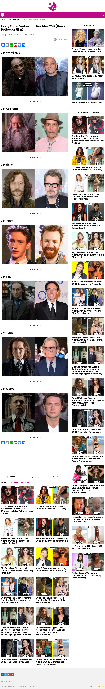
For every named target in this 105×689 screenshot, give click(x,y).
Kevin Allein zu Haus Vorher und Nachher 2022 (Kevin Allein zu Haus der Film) (87, 519)
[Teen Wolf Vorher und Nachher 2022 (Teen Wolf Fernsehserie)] (17, 648)
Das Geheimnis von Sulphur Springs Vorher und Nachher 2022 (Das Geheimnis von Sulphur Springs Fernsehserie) (16, 631)
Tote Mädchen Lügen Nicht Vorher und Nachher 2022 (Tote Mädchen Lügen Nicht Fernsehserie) (52, 631)
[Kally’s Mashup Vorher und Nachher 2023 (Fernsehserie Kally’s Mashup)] (17, 527)
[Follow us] (103, 15)
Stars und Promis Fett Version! (87, 102)
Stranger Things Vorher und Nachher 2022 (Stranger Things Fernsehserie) (51, 600)
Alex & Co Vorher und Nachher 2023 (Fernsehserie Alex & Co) (51, 569)
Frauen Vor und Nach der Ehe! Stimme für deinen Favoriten (87, 50)
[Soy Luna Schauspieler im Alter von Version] (88, 65)
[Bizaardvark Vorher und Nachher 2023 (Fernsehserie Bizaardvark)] (52, 527)
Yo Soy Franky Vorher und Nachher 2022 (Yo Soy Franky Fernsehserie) (86, 575)
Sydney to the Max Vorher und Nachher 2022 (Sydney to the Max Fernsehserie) (16, 600)
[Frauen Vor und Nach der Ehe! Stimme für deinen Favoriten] (88, 38)
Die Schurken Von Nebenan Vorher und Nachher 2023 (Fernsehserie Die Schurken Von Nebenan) (17, 510)
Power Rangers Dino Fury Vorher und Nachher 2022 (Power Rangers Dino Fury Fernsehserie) (88, 489)
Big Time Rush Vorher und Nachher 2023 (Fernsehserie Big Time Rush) (17, 570)
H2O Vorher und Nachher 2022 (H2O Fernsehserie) (87, 547)
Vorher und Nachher (21, 482)
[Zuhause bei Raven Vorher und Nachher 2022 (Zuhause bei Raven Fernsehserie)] (52, 648)
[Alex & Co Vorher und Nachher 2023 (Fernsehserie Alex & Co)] (52, 556)
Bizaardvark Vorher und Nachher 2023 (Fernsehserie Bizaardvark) (52, 539)
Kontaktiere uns (6, 681)
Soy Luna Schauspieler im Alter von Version (87, 77)
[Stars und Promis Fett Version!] (88, 91)
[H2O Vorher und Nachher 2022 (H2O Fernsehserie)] (88, 535)
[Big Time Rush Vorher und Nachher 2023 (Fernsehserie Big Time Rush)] (17, 556)
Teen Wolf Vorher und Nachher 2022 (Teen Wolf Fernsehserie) (16, 660)
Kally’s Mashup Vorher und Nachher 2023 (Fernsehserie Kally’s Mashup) (15, 541)
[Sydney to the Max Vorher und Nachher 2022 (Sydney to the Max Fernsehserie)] (17, 586)
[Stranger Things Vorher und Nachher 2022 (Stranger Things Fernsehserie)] (52, 586)
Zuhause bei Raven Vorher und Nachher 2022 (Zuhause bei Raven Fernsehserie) (51, 662)
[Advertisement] (35, 461)
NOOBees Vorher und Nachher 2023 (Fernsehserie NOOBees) (51, 507)
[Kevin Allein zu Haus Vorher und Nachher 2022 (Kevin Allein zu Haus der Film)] (88, 506)
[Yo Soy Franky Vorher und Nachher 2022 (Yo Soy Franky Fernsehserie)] (88, 562)
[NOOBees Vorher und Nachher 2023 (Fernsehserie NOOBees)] (52, 495)
